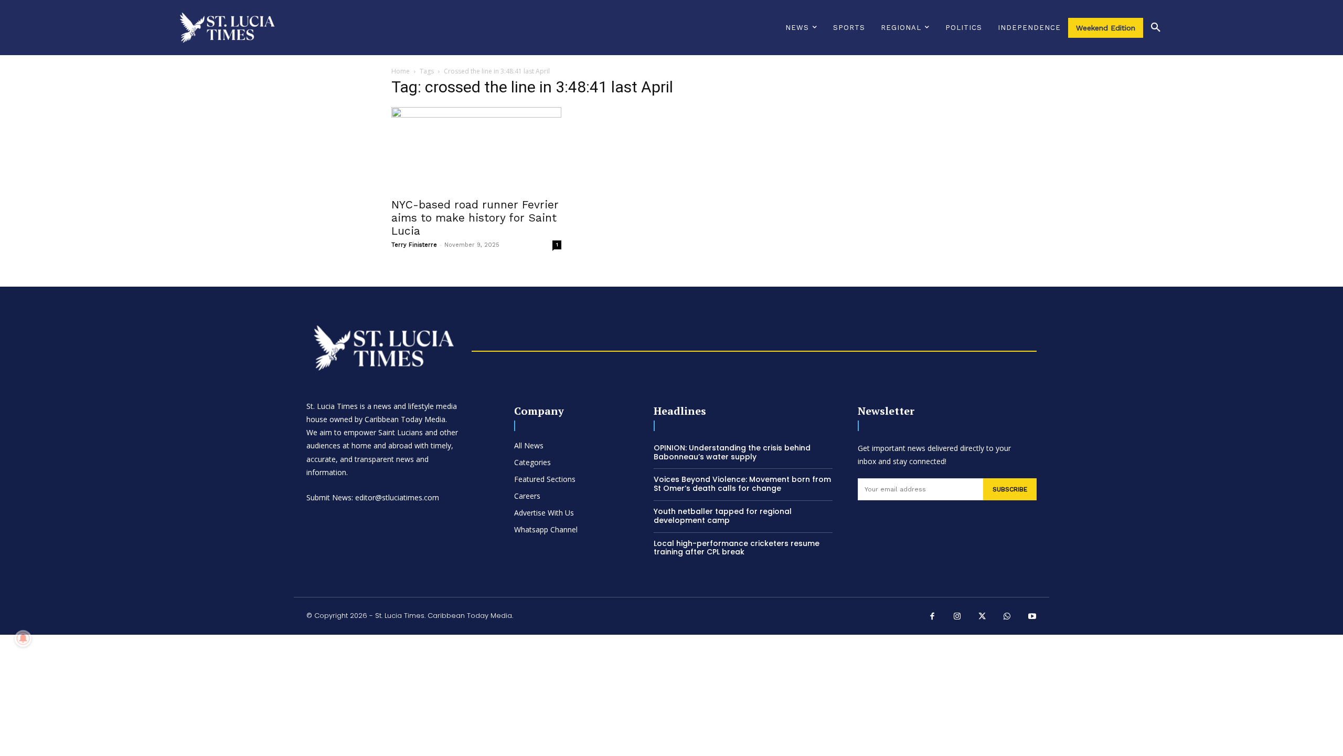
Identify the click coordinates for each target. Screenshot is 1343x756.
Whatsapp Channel (546, 529)
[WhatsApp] (1007, 617)
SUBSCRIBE (1010, 489)
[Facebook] (933, 617)
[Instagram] (957, 617)
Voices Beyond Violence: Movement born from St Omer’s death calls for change (742, 484)
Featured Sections (544, 479)
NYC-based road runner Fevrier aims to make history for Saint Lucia (475, 217)
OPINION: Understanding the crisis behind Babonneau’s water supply (732, 452)
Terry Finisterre (414, 245)
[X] (983, 617)
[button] (1155, 27)
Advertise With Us (544, 513)
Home (400, 71)
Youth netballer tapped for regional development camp (723, 516)
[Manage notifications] (23, 638)
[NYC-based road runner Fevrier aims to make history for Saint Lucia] (476, 149)
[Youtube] (1032, 617)
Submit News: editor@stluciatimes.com (372, 497)
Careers (527, 496)
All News (528, 445)
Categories (532, 462)
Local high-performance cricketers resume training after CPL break (736, 548)
